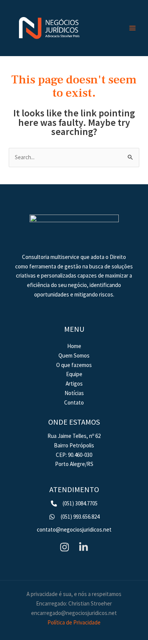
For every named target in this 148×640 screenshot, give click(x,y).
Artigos (74, 383)
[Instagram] (64, 547)
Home (74, 346)
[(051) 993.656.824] (74, 517)
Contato (74, 402)
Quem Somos (74, 355)
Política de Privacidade (74, 622)
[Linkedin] (83, 547)
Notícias (74, 393)
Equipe (74, 374)
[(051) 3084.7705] (74, 503)
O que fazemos (74, 365)
